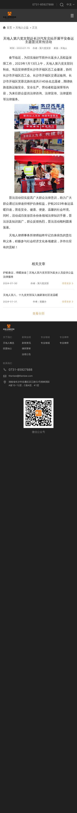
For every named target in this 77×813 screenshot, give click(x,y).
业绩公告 (26, 354)
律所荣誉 (26, 348)
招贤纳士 (7, 348)
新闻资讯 (26, 342)
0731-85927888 (43, 4)
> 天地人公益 (21, 27)
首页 (9, 27)
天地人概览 (8, 342)
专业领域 (45, 342)
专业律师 (64, 342)
